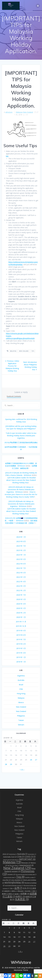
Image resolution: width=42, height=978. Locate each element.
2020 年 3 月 (21, 608)
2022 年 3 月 (21, 586)
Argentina (21, 676)
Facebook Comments (14, 396)
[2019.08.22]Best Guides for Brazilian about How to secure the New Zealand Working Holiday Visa (21, 480)
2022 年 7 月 (21, 568)
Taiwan (21, 720)
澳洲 (34, 891)
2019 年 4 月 (21, 653)
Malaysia (19, 112)
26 (31, 760)
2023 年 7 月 (21, 546)
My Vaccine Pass (13, 865)
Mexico (21, 702)
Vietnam (21, 725)
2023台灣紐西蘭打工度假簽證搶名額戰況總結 (21, 442)
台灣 (18, 887)
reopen (11, 874)
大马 (26, 888)
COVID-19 (30, 856)
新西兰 (14, 891)
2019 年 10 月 (21, 626)
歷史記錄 (21, 891)
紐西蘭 (25, 893)
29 (11, 764)
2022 (6, 854)
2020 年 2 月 (21, 613)
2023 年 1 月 (21, 555)
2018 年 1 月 (21, 662)
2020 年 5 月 (21, 599)
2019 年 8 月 (21, 635)
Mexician (26, 863)
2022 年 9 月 (21, 559)
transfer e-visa (30, 877)
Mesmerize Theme (21, 970)
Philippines (21, 716)
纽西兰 (20, 896)
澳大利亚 (28, 891)
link (7, 156)
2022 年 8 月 (21, 564)
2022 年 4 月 (21, 581)
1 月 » (22, 770)
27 (36, 760)
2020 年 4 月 (21, 604)
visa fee (7, 880)
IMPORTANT (27, 859)
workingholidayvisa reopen (14, 885)
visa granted (17, 880)
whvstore (8, 112)
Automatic (32, 854)
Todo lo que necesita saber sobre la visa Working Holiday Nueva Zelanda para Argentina (21, 435)
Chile (21, 689)
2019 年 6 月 (21, 644)
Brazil (21, 684)
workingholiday (14, 882)
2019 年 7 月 (21, 639)
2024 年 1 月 (21, 537)
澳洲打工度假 (8, 894)
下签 (12, 888)
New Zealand (28, 112)
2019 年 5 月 (21, 648)
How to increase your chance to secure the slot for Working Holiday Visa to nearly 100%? (21, 494)
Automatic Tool (10, 857)
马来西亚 (22, 899)
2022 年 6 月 (21, 572)
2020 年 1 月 (21, 617)
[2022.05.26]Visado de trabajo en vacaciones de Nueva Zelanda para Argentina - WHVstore (20, 489)
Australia (21, 680)
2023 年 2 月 (21, 550)
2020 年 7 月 (21, 595)
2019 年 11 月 (21, 621)
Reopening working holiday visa (26, 874)
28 (6, 764)
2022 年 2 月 (21, 590)
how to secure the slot (11, 859)
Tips (32, 351)
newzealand (26, 865)
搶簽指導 (7, 891)
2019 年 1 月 (21, 657)
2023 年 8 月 (21, 541)
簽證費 (17, 894)
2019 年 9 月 (21, 630)
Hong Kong (21, 693)
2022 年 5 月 (21, 577)
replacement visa (9, 877)
